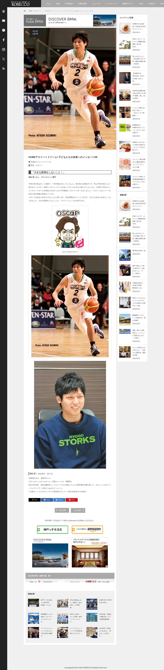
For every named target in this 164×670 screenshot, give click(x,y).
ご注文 (140, 4)
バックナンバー (111, 4)
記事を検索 (82, 4)
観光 (58, 4)
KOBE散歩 (69, 4)
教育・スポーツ (37, 165)
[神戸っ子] (20, 3)
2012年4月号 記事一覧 (38, 576)
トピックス (96, 4)
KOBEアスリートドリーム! (41, 162)
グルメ (48, 4)
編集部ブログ (128, 4)
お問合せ (151, 4)
